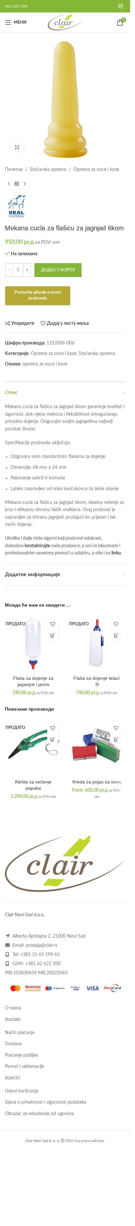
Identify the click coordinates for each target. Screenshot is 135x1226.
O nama (13, 1008)
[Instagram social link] (120, 6)
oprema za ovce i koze (45, 364)
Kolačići (12, 1078)
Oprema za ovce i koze (96, 169)
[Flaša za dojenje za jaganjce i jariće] (33, 643)
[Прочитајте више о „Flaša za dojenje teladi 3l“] (116, 635)
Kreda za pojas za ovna (96, 781)
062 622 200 (16, 6)
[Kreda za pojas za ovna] (96, 747)
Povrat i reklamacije (24, 1066)
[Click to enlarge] (17, 147)
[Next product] (25, 184)
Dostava (13, 1044)
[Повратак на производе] (17, 184)
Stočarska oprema (48, 169)
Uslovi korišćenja (21, 1091)
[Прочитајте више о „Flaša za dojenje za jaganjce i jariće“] (53, 635)
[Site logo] (65, 22)
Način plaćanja (19, 1032)
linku (116, 553)
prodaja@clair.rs (41, 945)
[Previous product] (9, 184)
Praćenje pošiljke (21, 1055)
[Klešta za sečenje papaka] (33, 747)
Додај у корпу (58, 270)
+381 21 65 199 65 (40, 954)
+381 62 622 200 (43, 964)
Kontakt (13, 1019)
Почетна (14, 169)
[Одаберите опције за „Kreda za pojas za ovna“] (116, 739)
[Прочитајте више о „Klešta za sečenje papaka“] (53, 739)
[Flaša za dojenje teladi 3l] (96, 643)
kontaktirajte (37, 546)
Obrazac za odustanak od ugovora (39, 1114)
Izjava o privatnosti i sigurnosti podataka (45, 1102)
